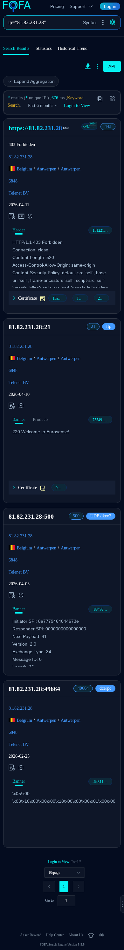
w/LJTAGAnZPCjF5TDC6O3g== (90, 127)
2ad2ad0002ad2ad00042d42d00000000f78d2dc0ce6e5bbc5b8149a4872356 (103, 298)
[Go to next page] (78, 886)
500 (76, 516)
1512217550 (102, 230)
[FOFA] (18, 6)
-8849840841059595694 (102, 609)
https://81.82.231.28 (35, 127)
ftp (108, 326)
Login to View (77, 105)
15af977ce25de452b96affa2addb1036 (59, 298)
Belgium (24, 168)
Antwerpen (46, 168)
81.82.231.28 (20, 156)
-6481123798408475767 (102, 782)
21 (93, 326)
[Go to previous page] (49, 886)
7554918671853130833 (102, 420)
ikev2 (100, 516)
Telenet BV (19, 192)
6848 (13, 180)
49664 (83, 688)
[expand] (122, 904)
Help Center (55, 935)
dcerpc (105, 688)
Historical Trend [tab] (72, 48)
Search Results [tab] (16, 48)
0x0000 (61, 488)
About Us (75, 935)
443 (108, 126)
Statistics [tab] (44, 48)
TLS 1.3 (82, 298)
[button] (103, 22)
